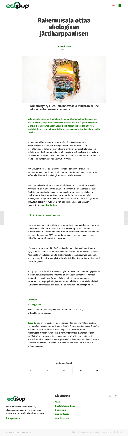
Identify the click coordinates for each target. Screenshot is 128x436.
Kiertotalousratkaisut (65, 406)
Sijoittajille (60, 410)
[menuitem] (119, 5)
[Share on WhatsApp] (64, 370)
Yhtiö (57, 402)
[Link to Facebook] (120, 396)
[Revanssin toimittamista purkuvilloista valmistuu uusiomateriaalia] (126, 218)
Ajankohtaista (64, 46)
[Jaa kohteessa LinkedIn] (80, 370)
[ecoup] (64, 5)
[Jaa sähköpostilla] (97, 370)
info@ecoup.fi (13, 418)
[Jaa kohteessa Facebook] (30, 370)
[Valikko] (119, 5)
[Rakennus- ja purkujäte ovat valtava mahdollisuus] (2, 218)
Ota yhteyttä (61, 418)
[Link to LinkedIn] (110, 396)
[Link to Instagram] (116, 396)
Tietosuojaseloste (26, 432)
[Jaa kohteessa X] (47, 370)
